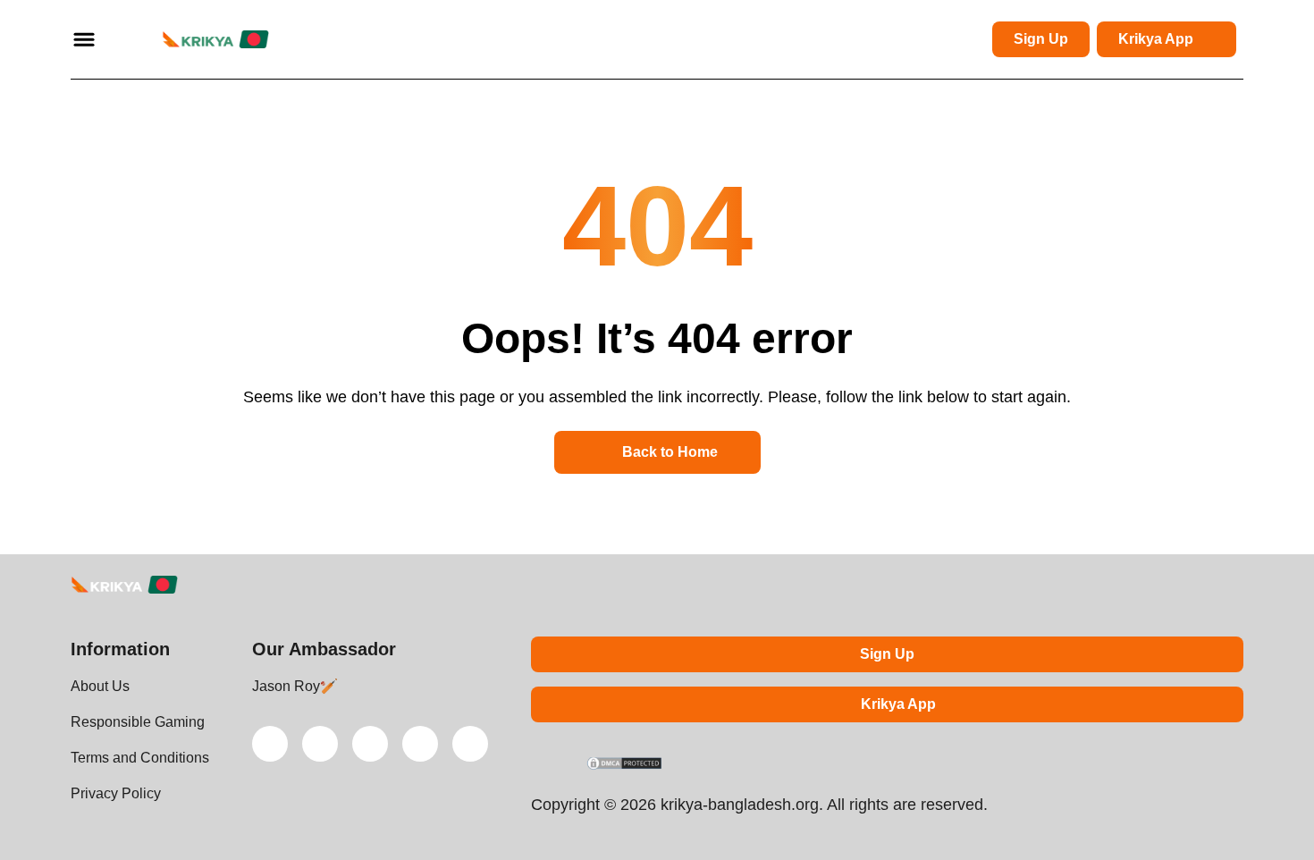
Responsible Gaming (138, 721)
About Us (100, 686)
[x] (270, 744)
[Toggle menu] (84, 39)
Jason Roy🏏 (295, 686)
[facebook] (470, 744)
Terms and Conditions (140, 757)
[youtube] (320, 744)
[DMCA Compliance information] (625, 765)
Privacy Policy (116, 793)
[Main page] (194, 39)
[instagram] (420, 744)
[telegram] (370, 744)
